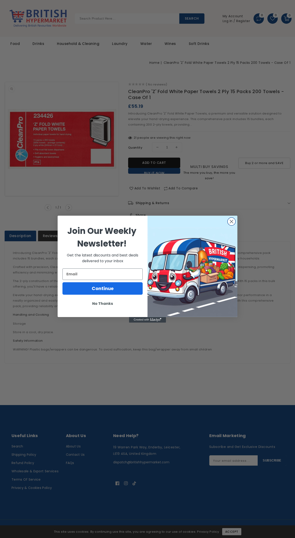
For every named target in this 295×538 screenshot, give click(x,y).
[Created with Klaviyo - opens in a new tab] (147, 320)
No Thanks (102, 303)
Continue (103, 288)
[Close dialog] (231, 222)
